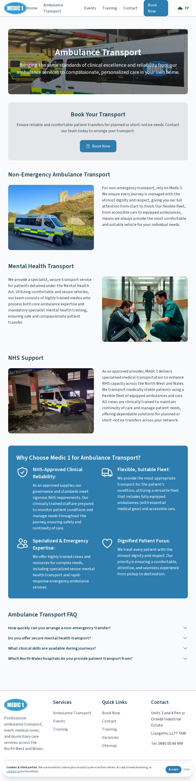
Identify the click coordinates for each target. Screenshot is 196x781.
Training (109, 8)
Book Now (152, 8)
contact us (13, 771)
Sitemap (109, 745)
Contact (130, 8)
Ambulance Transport (53, 8)
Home (32, 8)
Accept (173, 769)
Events (90, 8)
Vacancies (110, 737)
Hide (186, 770)
